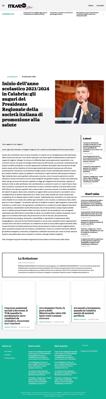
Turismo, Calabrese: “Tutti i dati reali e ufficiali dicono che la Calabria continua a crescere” (93, 179)
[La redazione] (4, 77)
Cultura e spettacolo (66, 119)
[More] (59, 137)
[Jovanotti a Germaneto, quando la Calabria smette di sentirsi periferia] (87, 293)
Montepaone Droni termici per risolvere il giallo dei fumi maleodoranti (87, 14)
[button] (90, 5)
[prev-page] (21, 14)
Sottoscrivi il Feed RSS (89, 351)
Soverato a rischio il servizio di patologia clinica (61, 13)
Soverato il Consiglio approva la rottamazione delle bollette (35, 13)
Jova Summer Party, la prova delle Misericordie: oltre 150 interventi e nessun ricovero (92, 159)
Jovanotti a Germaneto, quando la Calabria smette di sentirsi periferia (92, 169)
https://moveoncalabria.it (26, 263)
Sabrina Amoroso (10, 327)
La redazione (12, 77)
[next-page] (103, 14)
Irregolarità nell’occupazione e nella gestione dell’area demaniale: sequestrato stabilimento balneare (92, 241)
